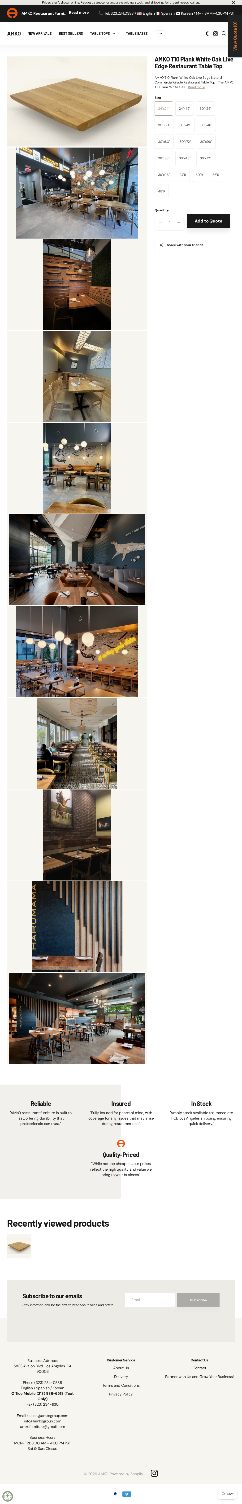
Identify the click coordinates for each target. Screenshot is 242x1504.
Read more (79, 12)
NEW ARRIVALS (40, 33)
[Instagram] (154, 1473)
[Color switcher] (207, 33)
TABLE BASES (137, 33)
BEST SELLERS (71, 33)
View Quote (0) (235, 36)
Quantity (162, 210)
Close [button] (233, 2)
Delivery (121, 1376)
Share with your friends (185, 245)
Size (158, 98)
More (160, 33)
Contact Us (199, 1360)
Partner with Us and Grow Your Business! (199, 1376)
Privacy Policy (121, 1394)
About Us (121, 1367)
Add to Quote (208, 221)
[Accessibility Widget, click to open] (7, 1496)
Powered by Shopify (126, 1473)
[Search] (224, 33)
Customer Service (121, 1360)
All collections (115, 33)
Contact (199, 1367)
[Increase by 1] (179, 222)
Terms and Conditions (121, 1385)
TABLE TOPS (100, 33)
